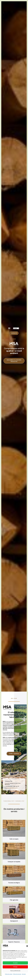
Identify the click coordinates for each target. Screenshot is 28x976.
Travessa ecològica (14, 883)
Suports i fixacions (14, 942)
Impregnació (14, 921)
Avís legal (24, 974)
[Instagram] (3, 792)
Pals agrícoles (14, 900)
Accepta (15, 963)
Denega (15, 967)
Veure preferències (15, 970)
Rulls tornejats (14, 839)
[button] (27, 946)
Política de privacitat (17, 974)
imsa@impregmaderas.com (11, 788)
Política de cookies (8, 974)
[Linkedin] (6, 792)
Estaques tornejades (14, 862)
